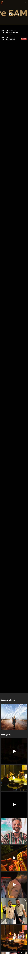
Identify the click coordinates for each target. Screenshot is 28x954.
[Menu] (26, 2)
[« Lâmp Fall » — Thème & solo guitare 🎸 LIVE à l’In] (14, 751)
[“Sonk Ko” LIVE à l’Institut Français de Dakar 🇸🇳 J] (14, 778)
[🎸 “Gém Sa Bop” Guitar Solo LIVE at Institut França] (14, 938)
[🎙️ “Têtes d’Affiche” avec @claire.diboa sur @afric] (14, 911)
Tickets (23, 38)
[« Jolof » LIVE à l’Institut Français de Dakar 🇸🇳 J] (14, 805)
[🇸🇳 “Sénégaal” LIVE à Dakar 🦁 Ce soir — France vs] (14, 858)
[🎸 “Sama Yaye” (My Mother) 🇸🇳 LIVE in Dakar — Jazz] (14, 885)
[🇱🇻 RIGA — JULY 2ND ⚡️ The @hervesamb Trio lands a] (14, 831)
